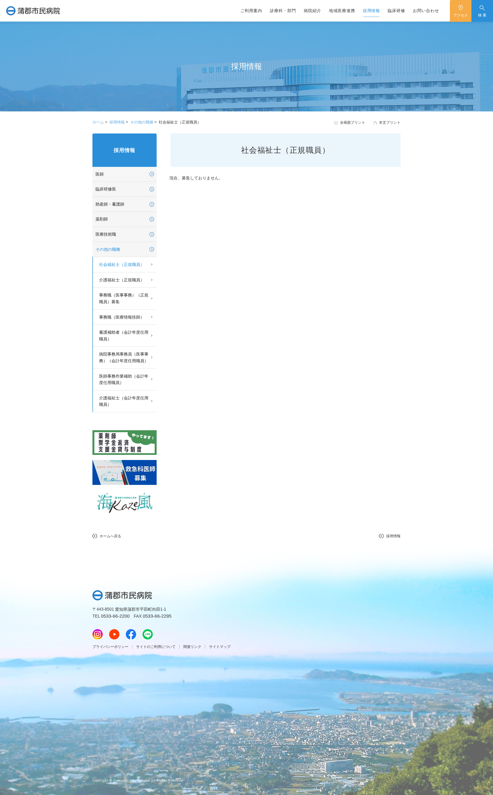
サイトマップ (220, 647)
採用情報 (371, 10)
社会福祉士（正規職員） (121, 264)
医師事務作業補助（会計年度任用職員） (123, 379)
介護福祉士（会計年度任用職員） (123, 401)
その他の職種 (141, 122)
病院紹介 (312, 10)
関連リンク (192, 647)
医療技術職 (106, 234)
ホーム (98, 122)
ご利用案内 (251, 10)
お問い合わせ (426, 10)
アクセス (460, 15)
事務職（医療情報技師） (121, 317)
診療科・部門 (283, 10)
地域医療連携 (342, 10)
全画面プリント (352, 122)
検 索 (482, 15)
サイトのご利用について (156, 647)
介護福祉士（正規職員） (121, 280)
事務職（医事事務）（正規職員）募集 (123, 298)
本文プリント (390, 122)
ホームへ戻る (110, 536)
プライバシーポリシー (110, 647)
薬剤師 (102, 219)
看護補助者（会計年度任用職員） (123, 335)
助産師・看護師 (110, 204)
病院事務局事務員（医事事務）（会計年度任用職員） (123, 357)
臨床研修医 (106, 189)
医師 (100, 174)
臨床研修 (396, 10)
